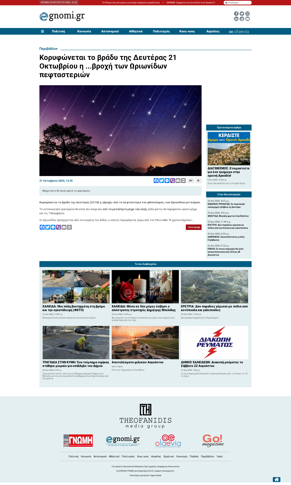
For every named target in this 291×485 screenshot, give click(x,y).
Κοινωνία (84, 31)
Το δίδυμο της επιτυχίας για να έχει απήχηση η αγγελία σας (113, 2)
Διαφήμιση (162, 466)
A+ (190, 180)
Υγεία (219, 456)
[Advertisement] (229, 104)
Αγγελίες (213, 31)
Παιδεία (194, 456)
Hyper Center (155, 475)
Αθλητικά (135, 31)
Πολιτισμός (161, 31)
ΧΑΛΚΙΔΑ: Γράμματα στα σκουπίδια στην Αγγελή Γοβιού (175, 2)
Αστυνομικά (110, 31)
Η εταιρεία (117, 466)
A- (198, 180)
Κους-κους (187, 31)
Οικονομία (181, 456)
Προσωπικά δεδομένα (133, 466)
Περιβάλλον (48, 49)
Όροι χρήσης (150, 466)
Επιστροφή (194, 227)
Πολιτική (58, 31)
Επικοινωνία (173, 466)
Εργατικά (169, 456)
